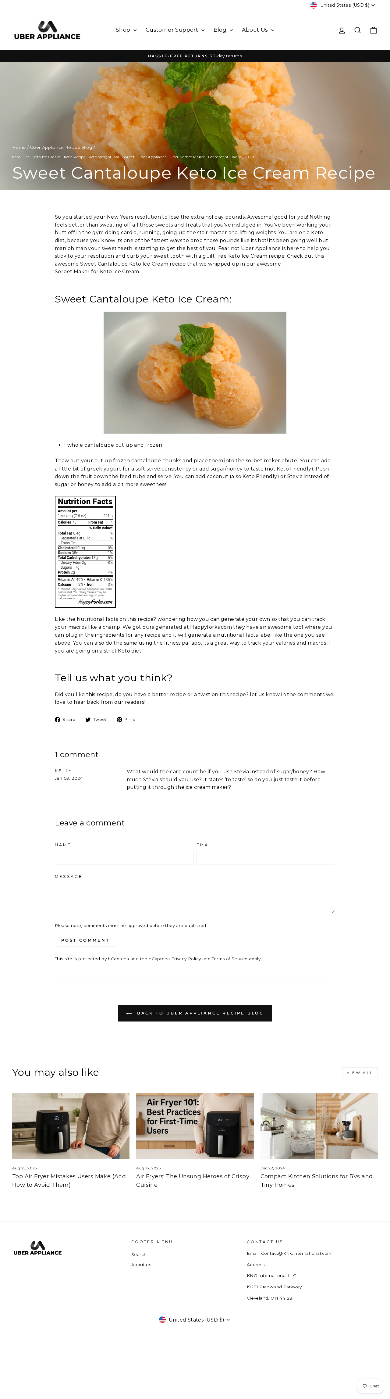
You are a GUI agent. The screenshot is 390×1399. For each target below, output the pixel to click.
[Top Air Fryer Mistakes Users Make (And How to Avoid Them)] (70, 1126)
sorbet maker (263, 460)
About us (141, 1264)
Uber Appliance (152, 157)
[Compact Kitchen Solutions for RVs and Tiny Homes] (319, 1126)
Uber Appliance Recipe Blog (61, 147)
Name (63, 845)
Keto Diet (21, 157)
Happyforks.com (211, 627)
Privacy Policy (186, 958)
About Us (256, 30)
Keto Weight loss (104, 157)
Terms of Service (229, 958)
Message (69, 876)
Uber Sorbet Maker (187, 157)
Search (139, 1254)
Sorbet (128, 157)
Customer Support (173, 30)
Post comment (85, 940)
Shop (124, 30)
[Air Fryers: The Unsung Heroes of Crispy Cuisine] (195, 1126)
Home (19, 147)
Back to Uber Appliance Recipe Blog (199, 1013)
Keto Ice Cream (47, 157)
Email (205, 845)
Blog (221, 30)
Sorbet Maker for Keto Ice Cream (97, 271)
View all (360, 1072)
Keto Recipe (75, 157)
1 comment (218, 157)
